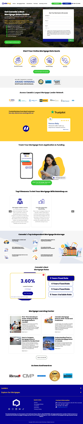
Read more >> (25, 332)
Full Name (47, 15)
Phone (46, 20)
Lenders (4, 388)
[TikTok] (23, 409)
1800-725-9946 (76, 3)
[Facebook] (9, 409)
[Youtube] (19, 409)
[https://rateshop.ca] (16, 403)
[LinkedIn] (16, 409)
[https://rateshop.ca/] (6, 3)
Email (46, 25)
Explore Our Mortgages (10, 392)
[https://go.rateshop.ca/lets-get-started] (18, 60)
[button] (71, 40)
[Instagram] (12, 409)
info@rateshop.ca (62, 407)
